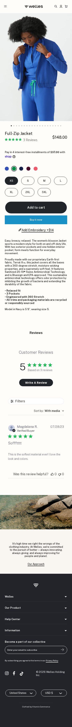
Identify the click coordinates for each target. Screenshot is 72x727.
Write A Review (36, 382)
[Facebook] (14, 673)
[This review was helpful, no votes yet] (52, 474)
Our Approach (36, 564)
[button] (11, 125)
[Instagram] (7, 673)
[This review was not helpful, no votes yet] (59, 474)
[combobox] (49, 410)
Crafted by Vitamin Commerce (36, 706)
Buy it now (36, 219)
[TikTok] (21, 673)
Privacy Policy (52, 660)
